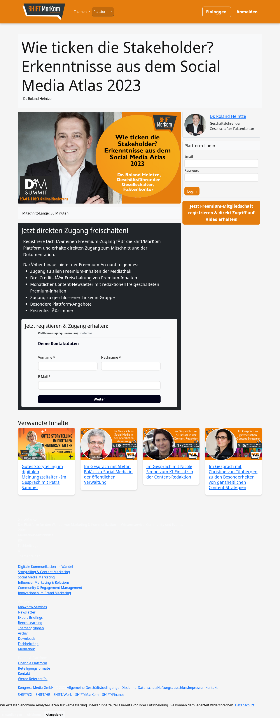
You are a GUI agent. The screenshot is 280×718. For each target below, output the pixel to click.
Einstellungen (12, 715)
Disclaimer (129, 687)
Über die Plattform (32, 663)
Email (188, 156)
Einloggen (216, 12)
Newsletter (26, 612)
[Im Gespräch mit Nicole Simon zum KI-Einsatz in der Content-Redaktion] (171, 444)
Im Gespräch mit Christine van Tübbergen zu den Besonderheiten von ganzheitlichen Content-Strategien (233, 476)
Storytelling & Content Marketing (44, 571)
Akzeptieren (54, 715)
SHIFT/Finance (113, 694)
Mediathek (26, 649)
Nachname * (111, 357)
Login (192, 191)
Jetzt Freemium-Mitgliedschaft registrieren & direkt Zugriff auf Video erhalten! (221, 212)
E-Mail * (44, 376)
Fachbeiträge (28, 643)
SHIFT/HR (43, 694)
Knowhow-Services (32, 607)
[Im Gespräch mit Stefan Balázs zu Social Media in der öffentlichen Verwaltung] (108, 444)
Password (191, 170)
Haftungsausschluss (172, 687)
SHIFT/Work (63, 694)
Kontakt (24, 673)
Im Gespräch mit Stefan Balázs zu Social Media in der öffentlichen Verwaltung (108, 474)
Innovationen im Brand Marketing (44, 592)
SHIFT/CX (25, 694)
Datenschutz (147, 687)
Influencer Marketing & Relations (43, 582)
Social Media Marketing (36, 577)
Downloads (26, 638)
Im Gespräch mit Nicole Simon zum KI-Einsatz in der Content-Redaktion (169, 471)
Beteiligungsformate (34, 668)
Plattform (101, 11)
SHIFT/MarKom (87, 694)
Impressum (196, 687)
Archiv (23, 633)
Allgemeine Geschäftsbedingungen (94, 687)
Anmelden (246, 12)
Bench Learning (30, 622)
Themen (81, 11)
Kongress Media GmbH (36, 687)
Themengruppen (31, 628)
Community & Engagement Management (50, 587)
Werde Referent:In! (32, 678)
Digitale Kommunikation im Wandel (45, 566)
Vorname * (46, 357)
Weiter (99, 399)
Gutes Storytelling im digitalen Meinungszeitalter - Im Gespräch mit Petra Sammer (44, 476)
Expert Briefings (30, 617)
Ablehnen (34, 715)
